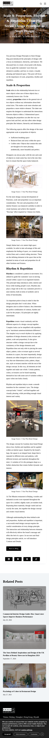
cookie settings (26, 730)
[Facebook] (18, 559)
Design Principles (32, 36)
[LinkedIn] (9, 559)
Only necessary (20, 734)
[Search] (41, 4)
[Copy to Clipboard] (36, 559)
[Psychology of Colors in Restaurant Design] (24, 675)
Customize (34, 734)
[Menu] (45, 4)
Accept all (7, 734)
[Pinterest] (27, 559)
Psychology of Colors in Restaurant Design (19, 691)
